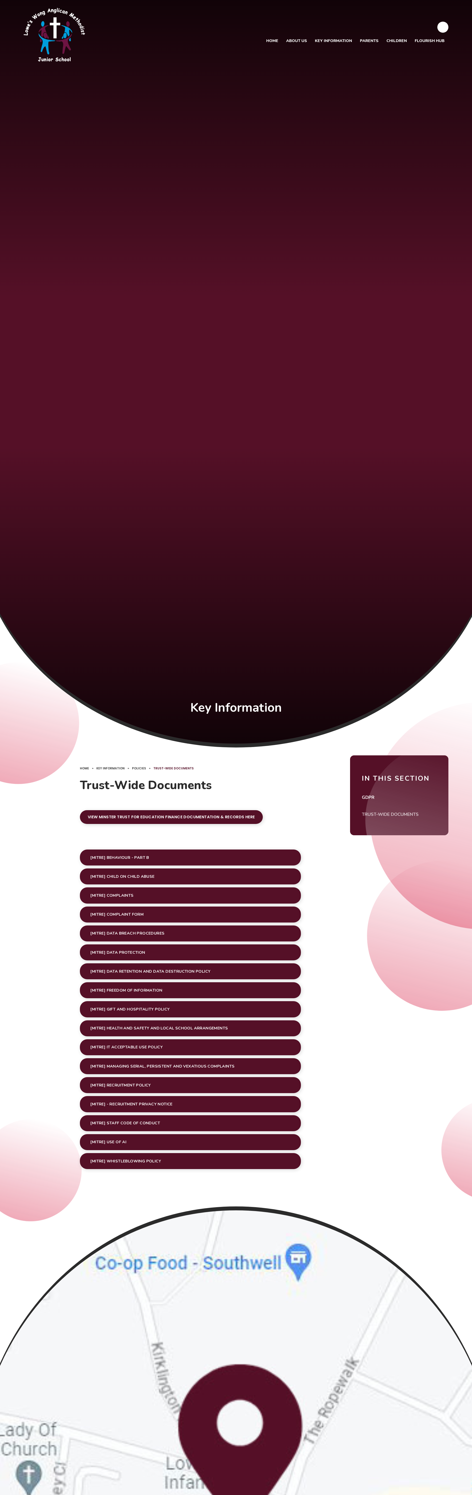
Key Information (110, 768)
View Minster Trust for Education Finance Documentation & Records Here (171, 817)
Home (84, 768)
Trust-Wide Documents (173, 768)
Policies (139, 768)
